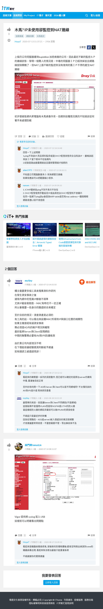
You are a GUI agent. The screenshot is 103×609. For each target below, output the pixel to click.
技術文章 (7, 15)
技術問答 (17, 15)
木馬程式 (40, 36)
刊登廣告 (68, 599)
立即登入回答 (51, 582)
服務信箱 (88, 599)
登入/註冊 (95, 15)
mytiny (28, 280)
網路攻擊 (30, 36)
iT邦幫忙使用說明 (64, 603)
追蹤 (62, 136)
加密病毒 (19, 36)
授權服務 (78, 599)
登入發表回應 (22, 429)
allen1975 (27, 170)
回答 (21, 136)
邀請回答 (49, 136)
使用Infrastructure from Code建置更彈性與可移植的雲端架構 (70, 242)
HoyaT (18, 41)
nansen (26, 185)
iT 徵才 (40, 15)
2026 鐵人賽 (59, 15)
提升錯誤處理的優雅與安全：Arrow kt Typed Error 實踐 (44, 242)
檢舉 (93, 136)
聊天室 (48, 15)
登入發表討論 (22, 206)
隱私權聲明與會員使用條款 (42, 603)
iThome (58, 599)
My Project (29, 15)
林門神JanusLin (33, 445)
